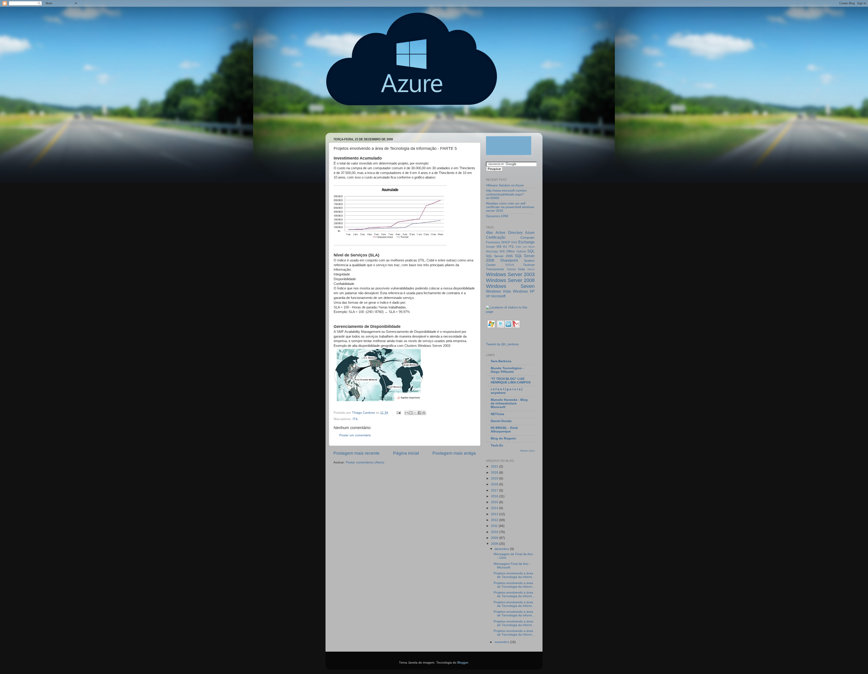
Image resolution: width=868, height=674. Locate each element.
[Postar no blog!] (411, 413)
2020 (495, 472)
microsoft (498, 296)
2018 (495, 484)
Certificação (495, 237)
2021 (495, 466)
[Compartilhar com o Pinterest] (424, 413)
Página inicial (406, 453)
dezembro (502, 549)
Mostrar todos (527, 450)
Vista (521, 269)
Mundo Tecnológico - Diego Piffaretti (507, 369)
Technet (529, 265)
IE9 (505, 246)
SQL (531, 251)
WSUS (531, 269)
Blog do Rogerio (503, 438)
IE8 (499, 246)
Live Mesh (529, 246)
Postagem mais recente (356, 453)
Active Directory (508, 232)
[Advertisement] (412, 121)
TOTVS (509, 265)
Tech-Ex (497, 445)
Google (490, 246)
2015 (495, 502)
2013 (495, 514)
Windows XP (524, 291)
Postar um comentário (355, 435)
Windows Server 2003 (510, 274)
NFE (502, 251)
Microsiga (492, 251)
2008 (495, 543)
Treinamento (495, 269)
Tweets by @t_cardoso (502, 344)
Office (510, 251)
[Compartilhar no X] (415, 413)
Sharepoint (509, 260)
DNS (514, 242)
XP (488, 296)
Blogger (462, 662)
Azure (530, 232)
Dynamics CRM (497, 216)
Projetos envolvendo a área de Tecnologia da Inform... (514, 575)
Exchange (526, 242)
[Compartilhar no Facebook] (419, 413)
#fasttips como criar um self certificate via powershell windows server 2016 (510, 207)
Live (518, 246)
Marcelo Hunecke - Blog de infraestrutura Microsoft (509, 403)
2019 (495, 478)
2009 (495, 538)
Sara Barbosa (501, 361)
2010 (495, 532)
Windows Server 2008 (510, 280)
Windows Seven (510, 286)
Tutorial (511, 269)
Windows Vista (498, 291)
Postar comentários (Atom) (365, 462)
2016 (495, 496)
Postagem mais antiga (454, 453)
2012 (495, 520)
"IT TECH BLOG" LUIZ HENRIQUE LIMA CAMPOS (511, 380)
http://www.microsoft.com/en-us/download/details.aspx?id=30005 (506, 194)
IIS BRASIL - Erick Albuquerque (504, 429)
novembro (502, 642)
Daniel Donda (501, 421)
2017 (495, 490)
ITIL (355, 419)
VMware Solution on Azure (505, 185)
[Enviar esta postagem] (398, 412)
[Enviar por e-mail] (406, 413)
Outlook (521, 251)
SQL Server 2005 (499, 256)
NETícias (497, 414)
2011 (495, 526)
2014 (495, 508)
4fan (489, 232)
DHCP (505, 242)
